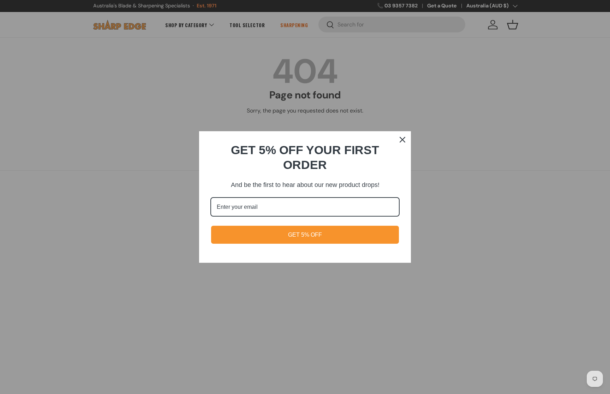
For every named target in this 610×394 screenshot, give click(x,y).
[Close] (402, 139)
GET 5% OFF (305, 235)
